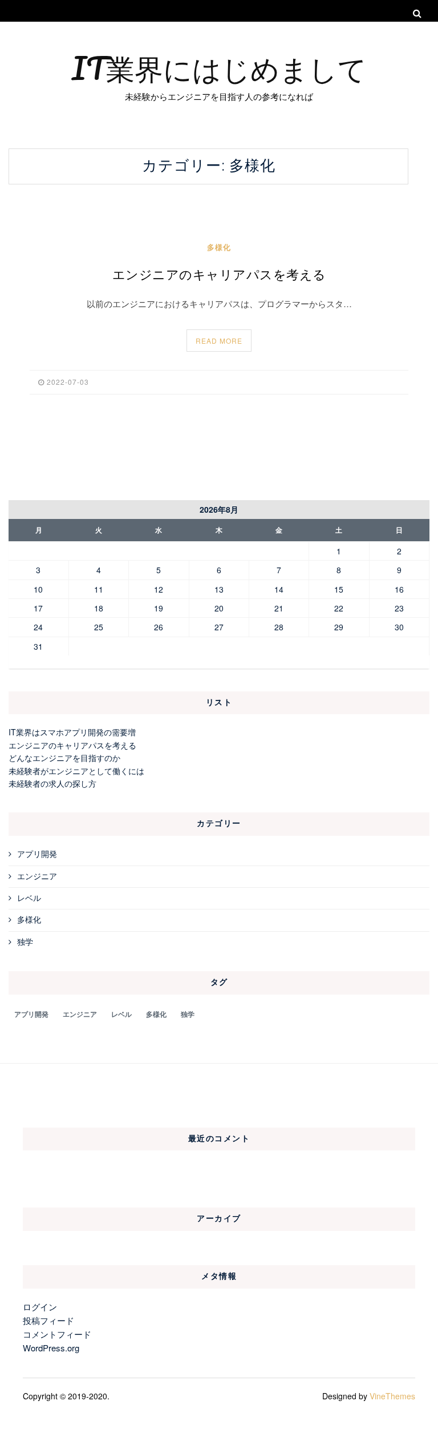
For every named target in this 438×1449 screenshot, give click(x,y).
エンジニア (37, 876)
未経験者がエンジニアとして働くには (76, 770)
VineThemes (392, 1396)
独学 (25, 941)
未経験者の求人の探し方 (52, 783)
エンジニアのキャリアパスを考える (219, 275)
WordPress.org (51, 1348)
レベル (29, 897)
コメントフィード (57, 1334)
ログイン (40, 1307)
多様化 (219, 247)
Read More (219, 340)
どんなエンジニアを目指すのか (64, 757)
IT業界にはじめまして (219, 68)
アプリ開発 (37, 853)
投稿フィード (48, 1320)
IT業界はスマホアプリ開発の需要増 (72, 732)
